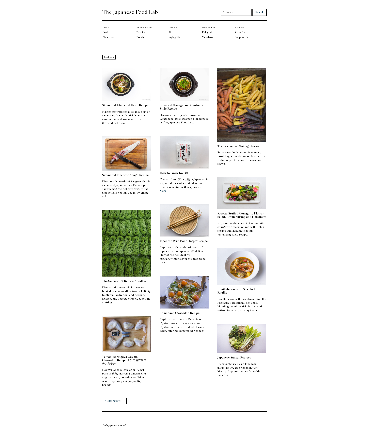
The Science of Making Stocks (238, 146)
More (163, 191)
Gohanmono (209, 27)
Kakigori (207, 32)
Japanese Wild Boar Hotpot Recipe (184, 241)
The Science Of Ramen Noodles (124, 281)
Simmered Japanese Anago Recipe (125, 175)
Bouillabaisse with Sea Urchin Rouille (237, 291)
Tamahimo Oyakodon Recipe (179, 313)
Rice (171, 32)
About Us (240, 32)
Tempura (108, 37)
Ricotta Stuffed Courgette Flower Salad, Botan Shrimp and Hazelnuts (241, 215)
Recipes (239, 27)
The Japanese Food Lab (130, 12)
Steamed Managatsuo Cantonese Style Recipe (182, 106)
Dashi (139, 32)
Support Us (241, 37)
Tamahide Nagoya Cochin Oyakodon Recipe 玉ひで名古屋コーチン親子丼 (125, 360)
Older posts (114, 400)
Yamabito (207, 37)
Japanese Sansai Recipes (234, 357)
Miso (106, 27)
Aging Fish (175, 37)
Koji (105, 32)
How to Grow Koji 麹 (174, 173)
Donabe (140, 37)
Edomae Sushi (144, 27)
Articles (173, 27)
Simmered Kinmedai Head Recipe (125, 105)
